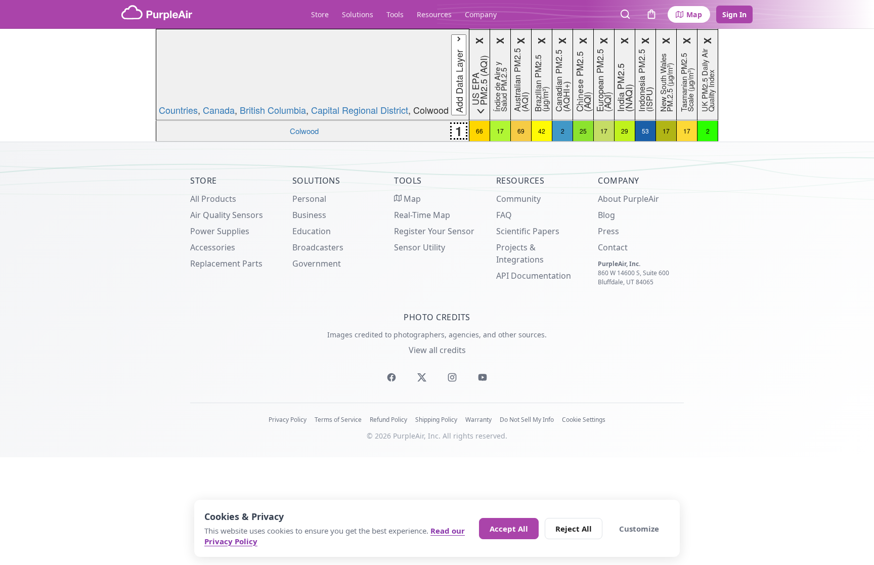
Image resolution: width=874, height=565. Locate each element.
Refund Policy (388, 419)
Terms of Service (338, 419)
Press (608, 231)
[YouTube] (482, 377)
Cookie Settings (583, 419)
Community (518, 198)
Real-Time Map (422, 215)
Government (316, 263)
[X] (422, 377)
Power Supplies (219, 231)
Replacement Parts (226, 263)
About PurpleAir (628, 198)
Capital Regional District (359, 109)
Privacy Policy (288, 419)
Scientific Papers (527, 231)
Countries (178, 109)
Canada (219, 109)
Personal (309, 198)
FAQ (504, 215)
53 (645, 130)
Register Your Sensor (434, 231)
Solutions (357, 14)
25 (583, 130)
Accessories (212, 247)
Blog (606, 215)
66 (479, 130)
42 (541, 130)
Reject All (573, 529)
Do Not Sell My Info (527, 419)
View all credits (437, 350)
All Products (213, 198)
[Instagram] (452, 377)
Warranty (478, 419)
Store (320, 14)
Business (309, 215)
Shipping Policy (436, 419)
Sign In (734, 14)
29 (624, 130)
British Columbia (273, 109)
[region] (437, 85)
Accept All (509, 529)
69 (521, 130)
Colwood (304, 130)
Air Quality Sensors (226, 215)
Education (311, 231)
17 (500, 130)
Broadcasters (317, 247)
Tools (395, 14)
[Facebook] (391, 377)
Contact (613, 247)
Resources (434, 14)
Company (481, 14)
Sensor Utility (419, 247)
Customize (639, 529)
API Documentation (533, 275)
